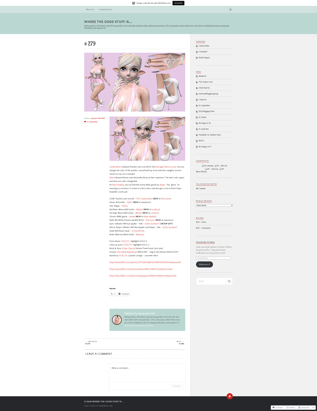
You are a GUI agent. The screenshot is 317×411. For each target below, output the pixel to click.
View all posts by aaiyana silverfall (138, 325)
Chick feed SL (204, 88)
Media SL (203, 76)
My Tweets (200, 188)
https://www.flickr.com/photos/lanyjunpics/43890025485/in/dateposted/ (142, 276)
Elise (111, 177)
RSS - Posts (201, 222)
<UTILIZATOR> (138, 231)
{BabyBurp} (132, 252)
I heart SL (203, 100)
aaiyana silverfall (98, 118)
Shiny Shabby (118, 185)
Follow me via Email (205, 242)
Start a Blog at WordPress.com (98, 406)
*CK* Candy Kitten (144, 199)
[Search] (230, 9)
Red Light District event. (166, 167)
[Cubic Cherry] (128, 248)
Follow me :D (204, 264)
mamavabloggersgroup (208, 94)
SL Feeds (202, 117)
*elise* (129, 202)
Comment (177, 386)
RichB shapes (204, 58)
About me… (90, 10)
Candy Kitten (115, 167)
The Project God (205, 82)
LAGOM (120, 252)
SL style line (204, 129)
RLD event (166, 199)
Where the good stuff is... (108, 22)
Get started (178, 3)
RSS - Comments (203, 228)
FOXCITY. (125, 241)
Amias (162, 185)
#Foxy (125, 206)
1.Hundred (203, 52)
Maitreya (140, 234)
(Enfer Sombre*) (152, 224)
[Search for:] (214, 281)
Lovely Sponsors (105, 10)
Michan (139, 209)
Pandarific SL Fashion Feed (210, 135)
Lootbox (155, 209)
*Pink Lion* (150, 220)
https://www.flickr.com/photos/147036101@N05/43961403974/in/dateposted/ (145, 262)
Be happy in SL (205, 123)
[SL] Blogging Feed (206, 111)
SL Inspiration (204, 105)
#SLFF (201, 141)
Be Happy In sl (205, 147)
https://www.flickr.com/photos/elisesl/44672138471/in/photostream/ (141, 269)
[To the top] (230, 396)
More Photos (201, 172)
